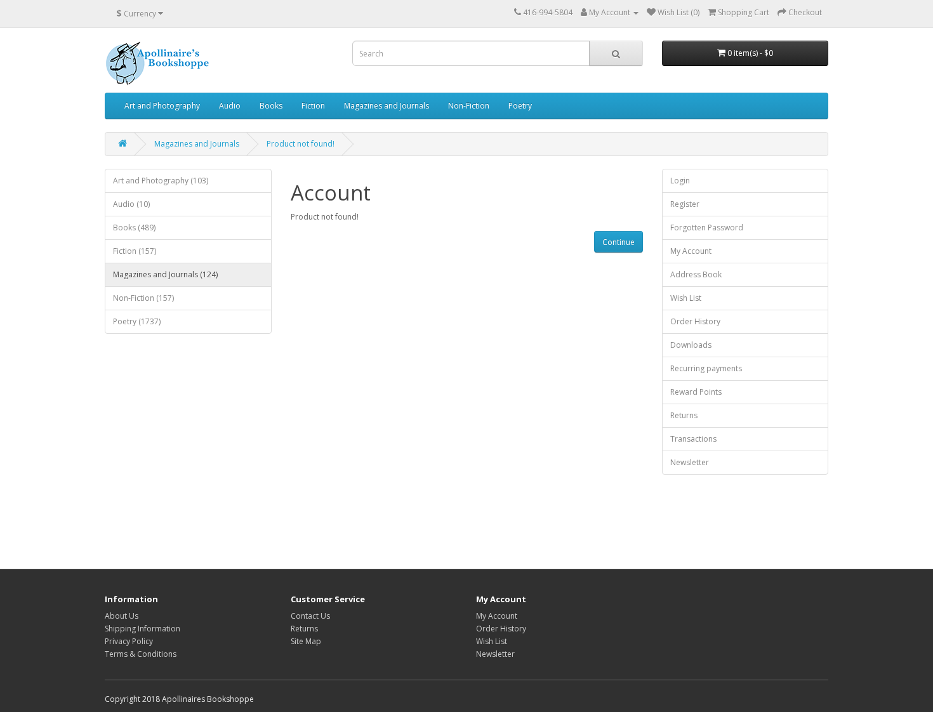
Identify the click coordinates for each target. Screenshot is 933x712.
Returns (684, 415)
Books (271, 105)
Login (680, 180)
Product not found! (300, 143)
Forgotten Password (706, 227)
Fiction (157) (134, 251)
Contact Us (310, 615)
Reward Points (696, 391)
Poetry (520, 105)
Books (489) (134, 227)
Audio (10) (131, 204)
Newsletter (689, 462)
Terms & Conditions (140, 654)
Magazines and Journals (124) (165, 274)
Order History (695, 321)
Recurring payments (706, 368)
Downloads (690, 345)
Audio (230, 105)
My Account (690, 251)
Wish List (685, 298)
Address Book (696, 274)
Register (684, 204)
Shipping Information (142, 628)
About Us (121, 615)
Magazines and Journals (386, 105)
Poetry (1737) (137, 321)
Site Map (306, 641)
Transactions (693, 438)
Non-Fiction (468, 105)
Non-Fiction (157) (143, 298)
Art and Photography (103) (160, 180)
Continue (618, 242)
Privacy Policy (129, 641)
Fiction (313, 105)
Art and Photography (162, 105)
